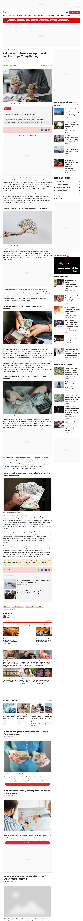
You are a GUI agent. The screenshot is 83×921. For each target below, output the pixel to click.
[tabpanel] (27, 118)
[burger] (79, 16)
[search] (67, 13)
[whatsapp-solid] (38, 130)
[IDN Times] (7, 12)
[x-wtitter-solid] (45, 130)
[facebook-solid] (42, 130)
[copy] (49, 130)
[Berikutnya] (53, 697)
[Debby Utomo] (4, 616)
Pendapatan (7, 178)
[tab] (8, 108)
